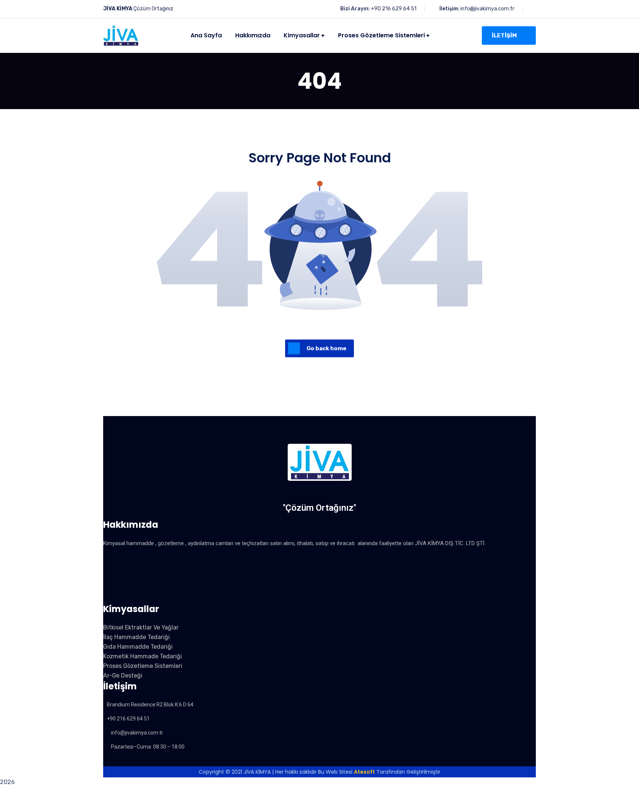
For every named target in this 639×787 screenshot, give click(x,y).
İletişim (504, 35)
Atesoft (364, 772)
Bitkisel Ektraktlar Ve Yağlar (141, 627)
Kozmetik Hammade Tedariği (142, 656)
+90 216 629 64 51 (393, 9)
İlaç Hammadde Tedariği (136, 637)
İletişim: (449, 9)
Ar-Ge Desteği (122, 675)
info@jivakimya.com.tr (487, 9)
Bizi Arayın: (355, 9)
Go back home (326, 348)
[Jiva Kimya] (120, 36)
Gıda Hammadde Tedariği (138, 646)
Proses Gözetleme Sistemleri (142, 665)
